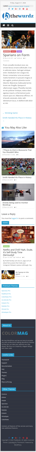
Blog (3, 379)
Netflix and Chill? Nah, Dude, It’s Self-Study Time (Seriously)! (18, 252)
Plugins (4, 376)
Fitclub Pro (5, 309)
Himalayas (5, 416)
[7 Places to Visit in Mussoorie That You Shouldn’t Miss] (18, 132)
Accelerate (5, 407)
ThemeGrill (5, 360)
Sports (13, 51)
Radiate (4, 410)
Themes (4, 372)
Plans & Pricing (7, 382)
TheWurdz (19, 58)
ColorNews (5, 419)
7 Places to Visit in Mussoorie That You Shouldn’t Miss (17, 151)
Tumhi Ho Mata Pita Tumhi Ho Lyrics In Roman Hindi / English (18, 7)
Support (4, 363)
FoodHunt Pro (6, 294)
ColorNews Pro (6, 297)
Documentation (7, 366)
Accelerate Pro (6, 300)
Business (6, 51)
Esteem (4, 413)
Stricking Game (10, 113)
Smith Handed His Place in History (17, 119)
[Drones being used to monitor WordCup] (18, 185)
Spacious (5, 404)
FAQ (3, 369)
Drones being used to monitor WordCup (15, 203)
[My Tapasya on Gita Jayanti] (8, 271)
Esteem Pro (5, 303)
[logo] (15, 330)
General (6, 246)
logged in (15, 218)
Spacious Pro (6, 291)
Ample (4, 400)
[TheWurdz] (4, 25)
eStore (4, 397)
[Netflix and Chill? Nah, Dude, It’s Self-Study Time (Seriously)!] (18, 227)
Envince (4, 394)
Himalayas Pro (6, 312)
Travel (19, 51)
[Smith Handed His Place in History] (18, 159)
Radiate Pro (5, 306)
